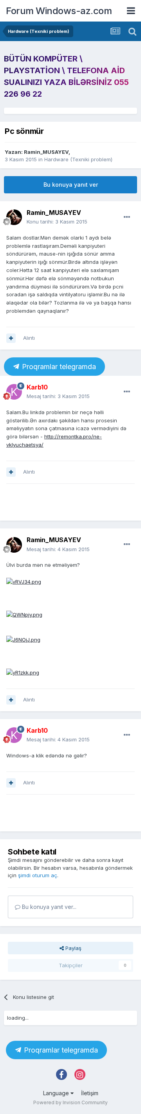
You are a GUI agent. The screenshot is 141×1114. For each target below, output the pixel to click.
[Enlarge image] (23, 581)
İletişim (89, 1093)
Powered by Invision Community (70, 1102)
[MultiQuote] (11, 338)
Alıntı (29, 338)
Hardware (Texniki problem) (78, 159)
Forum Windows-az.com (59, 10)
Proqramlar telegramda (58, 366)
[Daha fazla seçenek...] (127, 217)
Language (56, 1093)
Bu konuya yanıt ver (70, 184)
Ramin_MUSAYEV (46, 152)
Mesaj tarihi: (58, 396)
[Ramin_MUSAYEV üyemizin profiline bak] (14, 217)
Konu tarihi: (57, 221)
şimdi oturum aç (37, 875)
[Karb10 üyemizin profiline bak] (14, 392)
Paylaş (72, 948)
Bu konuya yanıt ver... (48, 906)
